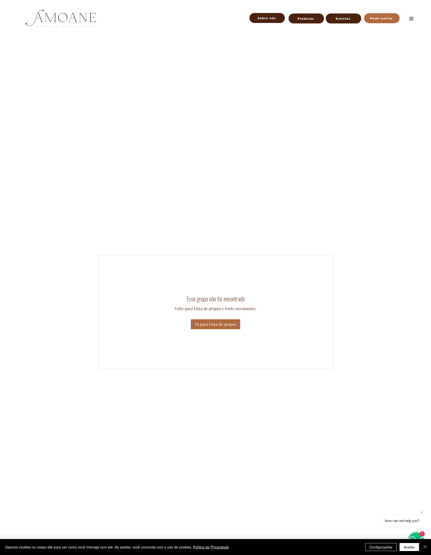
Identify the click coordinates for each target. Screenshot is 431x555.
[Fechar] (425, 547)
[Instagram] (411, 18)
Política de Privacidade (211, 547)
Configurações (380, 547)
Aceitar (409, 547)
